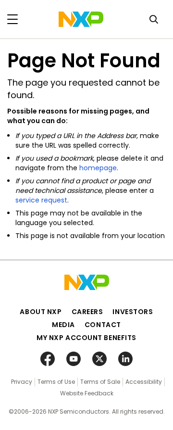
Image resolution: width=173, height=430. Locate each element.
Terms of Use (56, 382)
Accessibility (143, 382)
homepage (98, 168)
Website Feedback (86, 393)
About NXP (41, 311)
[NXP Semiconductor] (81, 19)
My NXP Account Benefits (86, 337)
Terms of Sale (100, 382)
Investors (132, 311)
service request (41, 200)
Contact (103, 324)
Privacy (21, 382)
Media (63, 324)
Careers (87, 311)
